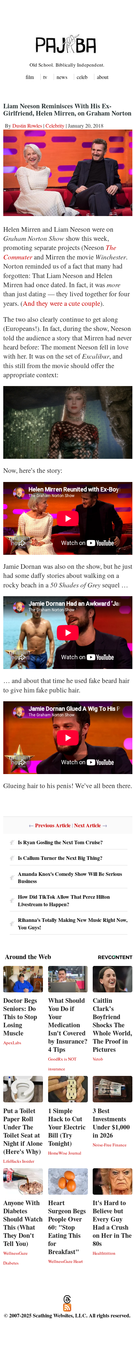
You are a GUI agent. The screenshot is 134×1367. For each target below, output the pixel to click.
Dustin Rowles (27, 125)
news (62, 77)
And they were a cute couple (61, 303)
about (102, 77)
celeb (82, 77)
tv (45, 77)
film (30, 77)
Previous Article (53, 825)
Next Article (87, 825)
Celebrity (55, 125)
